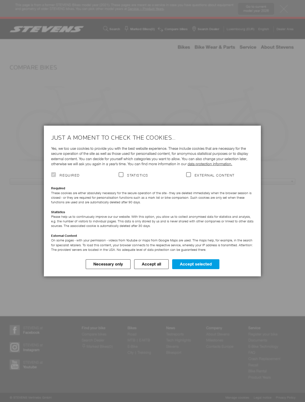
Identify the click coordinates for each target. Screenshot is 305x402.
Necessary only (108, 264)
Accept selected (196, 264)
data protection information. (210, 164)
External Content (214, 175)
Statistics (137, 175)
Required (70, 175)
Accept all (151, 264)
